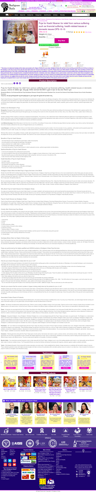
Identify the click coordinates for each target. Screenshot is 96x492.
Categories (38, 15)
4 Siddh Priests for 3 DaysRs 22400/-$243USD (79, 67)
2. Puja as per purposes (25, 19)
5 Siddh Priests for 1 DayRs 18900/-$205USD (68, 66)
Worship (62, 15)
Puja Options (44, 57)
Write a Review (88, 32)
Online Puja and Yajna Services (10, 19)
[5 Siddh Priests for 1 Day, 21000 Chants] (68, 64)
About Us (22, 15)
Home (16, 15)
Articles (55, 15)
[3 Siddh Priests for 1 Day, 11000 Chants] (45, 64)
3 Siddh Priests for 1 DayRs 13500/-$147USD (44, 66)
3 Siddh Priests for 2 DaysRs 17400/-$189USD (56, 67)
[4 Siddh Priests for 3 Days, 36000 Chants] (80, 64)
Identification (47, 15)
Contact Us (30, 15)
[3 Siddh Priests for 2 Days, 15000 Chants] (57, 64)
